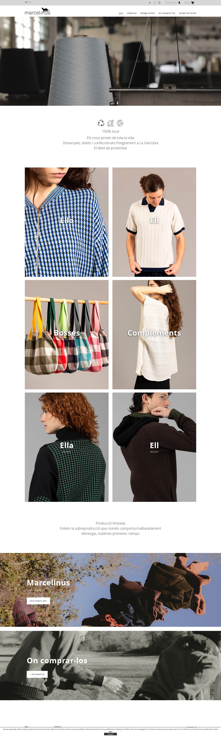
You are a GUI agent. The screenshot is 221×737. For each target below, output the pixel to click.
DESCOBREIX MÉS (38, 601)
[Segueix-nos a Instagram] (159, 3)
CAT (26, 2)
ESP (30, 2)
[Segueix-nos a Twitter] (150, 3)
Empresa (57, 727)
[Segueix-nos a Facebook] (155, 3)
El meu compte (171, 2)
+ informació (37, 674)
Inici (26, 727)
